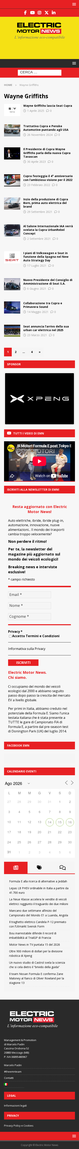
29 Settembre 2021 (39, 212)
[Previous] (12, 398)
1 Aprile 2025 (35, 111)
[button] (73, 4)
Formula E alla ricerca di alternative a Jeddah (38, 881)
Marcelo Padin (13, 1065)
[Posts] (16, 867)
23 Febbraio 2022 (38, 185)
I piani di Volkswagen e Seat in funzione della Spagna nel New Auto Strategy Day (45, 256)
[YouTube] (32, 13)
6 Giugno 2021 (36, 288)
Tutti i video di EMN (28, 433)
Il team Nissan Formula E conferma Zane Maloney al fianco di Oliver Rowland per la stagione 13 (36, 978)
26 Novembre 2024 (39, 135)
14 (49, 822)
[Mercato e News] (12, 110)
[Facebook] (25, 13)
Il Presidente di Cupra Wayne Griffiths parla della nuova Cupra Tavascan (46, 152)
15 (60, 822)
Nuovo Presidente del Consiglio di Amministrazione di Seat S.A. (47, 281)
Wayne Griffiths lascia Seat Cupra (47, 106)
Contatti (9, 1078)
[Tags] (39, 867)
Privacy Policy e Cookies (18, 1125)
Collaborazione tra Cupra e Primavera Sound (42, 305)
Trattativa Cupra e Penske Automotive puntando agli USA (45, 128)
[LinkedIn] (53, 13)
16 (70, 822)
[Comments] (62, 867)
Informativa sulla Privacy (26, 648)
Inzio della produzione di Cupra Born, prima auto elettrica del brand (45, 202)
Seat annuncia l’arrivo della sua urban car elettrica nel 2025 (46, 328)
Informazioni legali (15, 1105)
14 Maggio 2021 (37, 312)
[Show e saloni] (12, 153)
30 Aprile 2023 (36, 162)
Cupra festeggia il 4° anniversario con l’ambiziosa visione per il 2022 (48, 178)
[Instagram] (39, 13)
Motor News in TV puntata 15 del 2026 (34, 944)
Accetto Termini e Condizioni (36, 636)
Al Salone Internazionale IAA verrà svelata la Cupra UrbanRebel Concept (48, 229)
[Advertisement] (41, 49)
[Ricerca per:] (39, 72)
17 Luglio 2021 (36, 265)
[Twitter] (46, 13)
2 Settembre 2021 (39, 239)
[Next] (66, 398)
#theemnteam (12, 1071)
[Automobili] (12, 203)
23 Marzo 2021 (37, 335)
